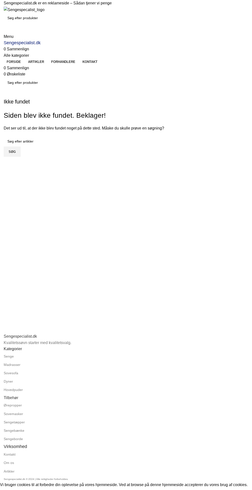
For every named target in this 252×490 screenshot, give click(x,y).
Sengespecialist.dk (22, 42)
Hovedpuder (13, 390)
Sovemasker (13, 414)
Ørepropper (13, 405)
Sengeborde (13, 439)
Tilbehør (11, 398)
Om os (9, 463)
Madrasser (12, 365)
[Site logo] (24, 9)
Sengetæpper (14, 422)
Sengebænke (14, 430)
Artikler (9, 471)
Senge (9, 356)
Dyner (8, 381)
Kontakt (10, 454)
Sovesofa (11, 373)
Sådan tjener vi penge (92, 3)
